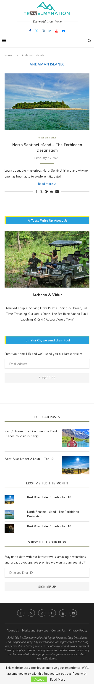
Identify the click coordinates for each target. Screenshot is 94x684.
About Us (13, 630)
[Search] (89, 40)
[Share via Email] (57, 191)
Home (8, 55)
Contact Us (58, 630)
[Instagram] (43, 31)
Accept (39, 679)
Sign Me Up (47, 587)
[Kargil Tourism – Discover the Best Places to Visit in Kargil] (75, 438)
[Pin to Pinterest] (46, 191)
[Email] (63, 31)
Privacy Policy (78, 630)
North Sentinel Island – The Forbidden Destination (47, 147)
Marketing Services (35, 630)
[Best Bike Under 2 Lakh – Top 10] (75, 465)
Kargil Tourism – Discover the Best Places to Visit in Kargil (31, 433)
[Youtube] (56, 31)
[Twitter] (36, 31)
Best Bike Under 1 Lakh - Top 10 (49, 526)
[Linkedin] (50, 31)
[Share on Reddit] (51, 191)
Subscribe (47, 378)
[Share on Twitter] (41, 191)
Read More (57, 679)
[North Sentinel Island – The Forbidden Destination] (47, 101)
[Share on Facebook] (36, 191)
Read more (45, 184)
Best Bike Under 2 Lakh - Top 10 (49, 497)
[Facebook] (30, 31)
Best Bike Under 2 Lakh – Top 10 (29, 458)
